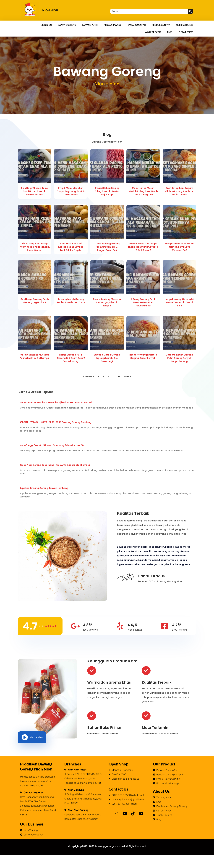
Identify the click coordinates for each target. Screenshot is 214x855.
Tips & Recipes (186, 32)
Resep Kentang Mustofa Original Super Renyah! (143, 356)
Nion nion (50, 10)
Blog (169, 32)
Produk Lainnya (161, 25)
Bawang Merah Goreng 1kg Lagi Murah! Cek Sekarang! (107, 358)
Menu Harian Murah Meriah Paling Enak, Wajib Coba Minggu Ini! (143, 191)
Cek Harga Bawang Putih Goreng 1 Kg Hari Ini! (34, 300)
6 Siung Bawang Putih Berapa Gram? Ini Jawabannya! (143, 302)
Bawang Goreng (67, 25)
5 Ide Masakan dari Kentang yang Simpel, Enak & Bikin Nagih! (70, 247)
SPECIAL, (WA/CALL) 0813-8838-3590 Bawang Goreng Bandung (55, 422)
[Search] (190, 11)
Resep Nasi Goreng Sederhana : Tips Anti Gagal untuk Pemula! (54, 465)
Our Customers (184, 25)
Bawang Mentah (137, 25)
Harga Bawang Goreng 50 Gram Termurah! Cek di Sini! (179, 302)
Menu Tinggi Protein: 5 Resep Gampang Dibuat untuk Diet (52, 445)
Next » (127, 376)
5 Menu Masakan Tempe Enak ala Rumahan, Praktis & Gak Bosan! (143, 247)
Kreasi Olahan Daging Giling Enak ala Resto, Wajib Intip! (107, 191)
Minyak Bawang (112, 25)
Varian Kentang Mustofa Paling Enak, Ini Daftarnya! (35, 356)
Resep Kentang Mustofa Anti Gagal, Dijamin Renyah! (107, 302)
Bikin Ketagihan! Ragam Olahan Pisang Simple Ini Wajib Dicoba (179, 191)
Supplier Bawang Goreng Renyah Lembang (43, 488)
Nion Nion (46, 25)
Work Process (153, 32)
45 (118, 376)
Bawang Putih (90, 25)
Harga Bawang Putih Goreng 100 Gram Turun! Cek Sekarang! (71, 358)
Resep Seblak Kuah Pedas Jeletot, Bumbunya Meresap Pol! (179, 247)
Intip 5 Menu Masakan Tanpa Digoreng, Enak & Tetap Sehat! (70, 191)
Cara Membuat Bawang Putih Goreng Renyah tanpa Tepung (179, 358)
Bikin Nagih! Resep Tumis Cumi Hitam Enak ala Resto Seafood (35, 191)
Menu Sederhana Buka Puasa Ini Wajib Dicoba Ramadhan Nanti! (55, 402)
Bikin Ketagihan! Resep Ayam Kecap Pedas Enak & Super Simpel (35, 247)
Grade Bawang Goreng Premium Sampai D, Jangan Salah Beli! (107, 247)
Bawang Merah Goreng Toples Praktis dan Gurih (71, 300)
